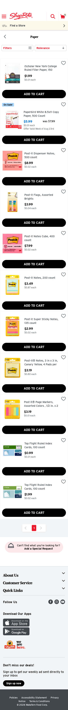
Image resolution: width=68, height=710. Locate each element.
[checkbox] (63, 63)
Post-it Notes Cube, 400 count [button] (40, 238)
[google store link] (16, 634)
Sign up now (13, 683)
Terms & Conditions (39, 701)
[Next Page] (41, 528)
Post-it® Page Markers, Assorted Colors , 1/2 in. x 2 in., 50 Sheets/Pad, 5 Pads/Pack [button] (41, 404)
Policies (13, 697)
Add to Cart (34, 94)
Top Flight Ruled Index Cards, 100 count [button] (40, 445)
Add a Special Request (38, 548)
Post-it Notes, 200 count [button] (40, 278)
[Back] (5, 37)
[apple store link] (16, 625)
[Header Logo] (20, 16)
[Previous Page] (26, 528)
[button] (53, 16)
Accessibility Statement (34, 697)
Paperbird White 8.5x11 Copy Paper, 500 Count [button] (41, 113)
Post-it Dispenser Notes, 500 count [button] (40, 155)
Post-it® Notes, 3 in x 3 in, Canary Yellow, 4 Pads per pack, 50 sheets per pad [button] (41, 362)
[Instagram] (56, 603)
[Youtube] (62, 603)
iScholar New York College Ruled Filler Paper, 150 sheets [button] (40, 68)
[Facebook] (50, 603)
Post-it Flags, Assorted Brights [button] (40, 196)
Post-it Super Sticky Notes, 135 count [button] (41, 321)
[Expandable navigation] (4, 16)
